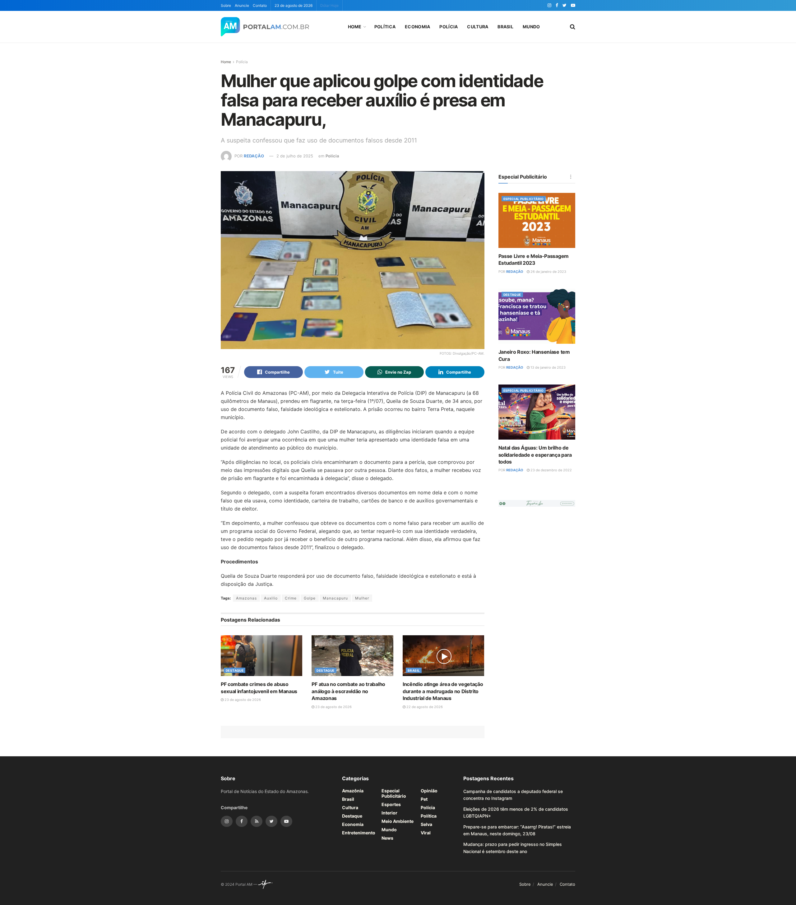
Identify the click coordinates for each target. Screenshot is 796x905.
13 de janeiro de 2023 (548, 367)
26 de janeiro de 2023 (548, 271)
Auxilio (271, 598)
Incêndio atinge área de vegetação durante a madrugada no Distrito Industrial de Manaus (443, 691)
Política (385, 26)
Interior (389, 812)
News (387, 838)
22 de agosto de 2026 (424, 707)
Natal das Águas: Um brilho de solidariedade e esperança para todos (535, 455)
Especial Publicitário (523, 199)
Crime (291, 598)
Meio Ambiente (398, 821)
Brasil (505, 26)
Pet (424, 799)
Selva (426, 824)
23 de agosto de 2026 (242, 699)
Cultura (477, 26)
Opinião (429, 790)
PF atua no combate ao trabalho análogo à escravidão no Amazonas (348, 691)
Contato (260, 5)
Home (355, 26)
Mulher (362, 598)
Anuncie (242, 5)
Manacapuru (335, 598)
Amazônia (352, 790)
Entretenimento (358, 832)
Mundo (531, 26)
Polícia (448, 26)
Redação (254, 155)
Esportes (391, 804)
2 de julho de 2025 (294, 155)
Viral (426, 832)
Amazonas (246, 598)
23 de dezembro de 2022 (551, 470)
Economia (417, 26)
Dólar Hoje (329, 5)
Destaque (234, 670)
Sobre (226, 5)
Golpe (310, 598)
